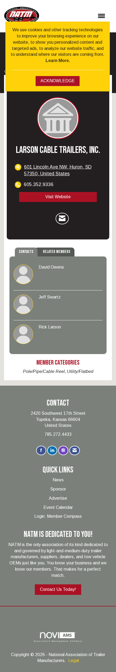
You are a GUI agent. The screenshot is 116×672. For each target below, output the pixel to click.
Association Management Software (58, 641)
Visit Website (58, 196)
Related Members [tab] (56, 251)
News (58, 480)
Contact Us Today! (58, 589)
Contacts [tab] (26, 251)
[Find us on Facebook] (41, 450)
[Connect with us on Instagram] (63, 450)
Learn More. (58, 60)
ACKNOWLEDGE (57, 80)
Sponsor (58, 489)
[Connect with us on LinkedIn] (52, 450)
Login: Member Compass (58, 516)
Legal (73, 660)
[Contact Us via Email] (74, 450)
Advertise (58, 498)
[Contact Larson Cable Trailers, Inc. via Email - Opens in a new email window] (62, 219)
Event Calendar (58, 507)
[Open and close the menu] (75, 16)
